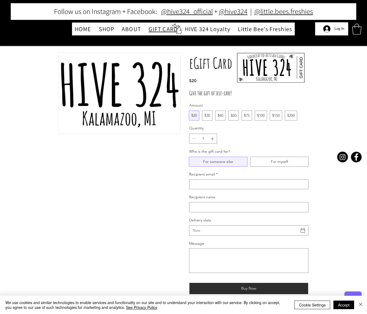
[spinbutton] (203, 138)
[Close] (360, 305)
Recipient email (203, 174)
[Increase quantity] (213, 138)
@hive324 (233, 11)
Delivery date (200, 220)
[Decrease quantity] (193, 138)
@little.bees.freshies (283, 11)
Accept (344, 305)
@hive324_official (187, 11)
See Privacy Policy (141, 307)
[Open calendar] (303, 230)
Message (196, 243)
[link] (356, 29)
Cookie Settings (312, 305)
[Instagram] (342, 157)
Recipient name (202, 197)
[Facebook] (356, 157)
